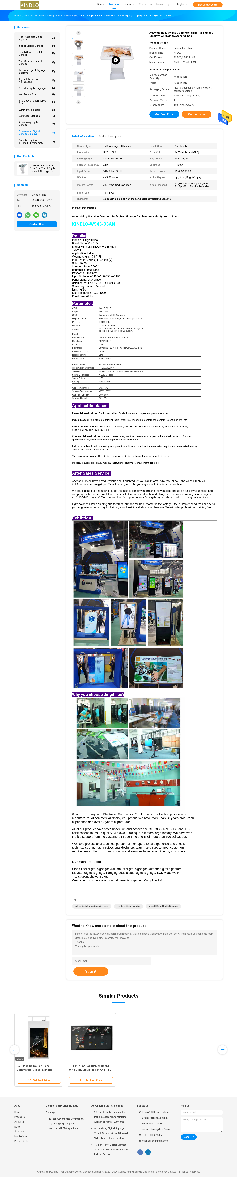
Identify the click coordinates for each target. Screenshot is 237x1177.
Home (17, 1112)
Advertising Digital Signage (36, 123)
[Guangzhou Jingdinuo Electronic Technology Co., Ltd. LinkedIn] (148, 1152)
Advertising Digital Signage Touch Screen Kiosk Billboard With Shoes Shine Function (111, 1133)
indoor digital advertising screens (91, 906)
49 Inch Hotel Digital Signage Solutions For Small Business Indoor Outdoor (111, 1149)
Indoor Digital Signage (36, 45)
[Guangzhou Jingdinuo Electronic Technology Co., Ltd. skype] (44, 215)
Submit (90, 971)
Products (19, 1117)
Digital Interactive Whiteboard (36, 80)
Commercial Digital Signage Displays (36, 132)
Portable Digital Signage (36, 88)
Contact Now (36, 224)
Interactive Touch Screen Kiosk (36, 102)
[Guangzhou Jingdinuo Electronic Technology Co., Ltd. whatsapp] (28, 215)
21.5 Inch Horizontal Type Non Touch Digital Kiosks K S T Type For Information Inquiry (43, 168)
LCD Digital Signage (36, 109)
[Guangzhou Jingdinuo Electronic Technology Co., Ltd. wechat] (36, 215)
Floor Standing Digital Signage (36, 38)
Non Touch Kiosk (36, 94)
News (17, 1126)
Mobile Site (20, 1136)
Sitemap (19, 1131)
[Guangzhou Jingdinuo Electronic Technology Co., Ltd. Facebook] (140, 1152)
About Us (19, 1121)
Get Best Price (164, 114)
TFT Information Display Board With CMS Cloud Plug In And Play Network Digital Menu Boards (90, 1069)
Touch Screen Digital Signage (36, 53)
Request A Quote (207, 4)
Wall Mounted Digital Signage (36, 62)
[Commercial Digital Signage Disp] (116, 60)
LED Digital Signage (36, 116)
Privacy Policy (22, 1141)
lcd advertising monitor (128, 906)
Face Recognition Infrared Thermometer (36, 141)
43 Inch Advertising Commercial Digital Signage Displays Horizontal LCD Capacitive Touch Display (66, 1124)
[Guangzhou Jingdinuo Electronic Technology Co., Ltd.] (29, 5)
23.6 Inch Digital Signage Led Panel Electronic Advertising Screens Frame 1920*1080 (110, 1117)
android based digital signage (163, 906)
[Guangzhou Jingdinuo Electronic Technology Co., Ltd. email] (19, 215)
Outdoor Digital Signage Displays (36, 71)
